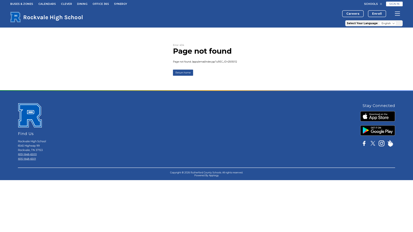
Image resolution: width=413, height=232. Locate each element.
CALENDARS (47, 3)
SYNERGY (120, 3)
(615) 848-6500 (27, 154)
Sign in (394, 3)
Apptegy (214, 175)
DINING (82, 3)
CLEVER (66, 3)
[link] (353, 13)
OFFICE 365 (101, 3)
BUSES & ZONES (21, 3)
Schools (371, 3)
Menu (397, 13)
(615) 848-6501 (27, 158)
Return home (183, 72)
